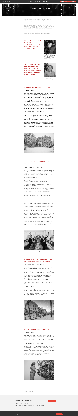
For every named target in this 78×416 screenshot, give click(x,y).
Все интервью (30, 1)
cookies (21, 414)
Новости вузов (39, 1)
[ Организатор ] (10, 411)
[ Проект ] (3, 411)
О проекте (34, 1)
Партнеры (43, 1)
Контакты (64, 412)
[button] (64, 1)
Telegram (51, 412)
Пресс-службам (48, 1)
